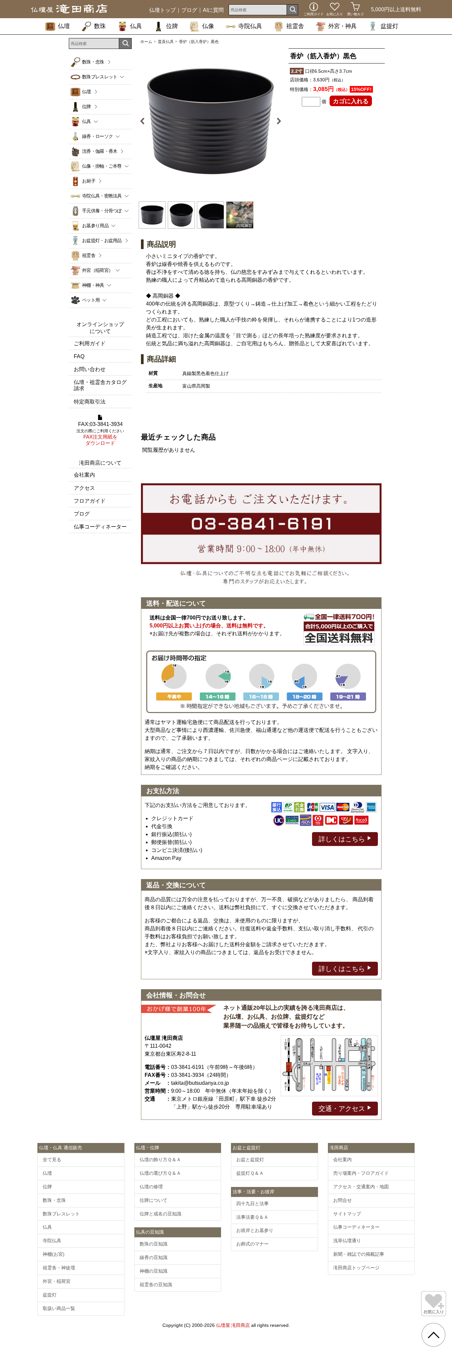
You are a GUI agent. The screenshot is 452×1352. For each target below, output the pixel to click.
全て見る (52, 1159)
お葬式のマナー (252, 1243)
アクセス (84, 488)
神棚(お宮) (54, 1254)
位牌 (172, 26)
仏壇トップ (162, 10)
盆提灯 (389, 26)
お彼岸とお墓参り (254, 1230)
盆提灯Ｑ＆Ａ (250, 1173)
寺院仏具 (250, 26)
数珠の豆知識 (153, 1243)
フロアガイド (90, 501)
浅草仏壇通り (347, 1240)
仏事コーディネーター (100, 526)
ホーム (146, 41)
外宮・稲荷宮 (56, 1281)
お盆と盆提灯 (250, 1159)
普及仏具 (166, 41)
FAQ (79, 356)
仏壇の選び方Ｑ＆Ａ (160, 1173)
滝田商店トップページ (356, 1267)
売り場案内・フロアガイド (361, 1173)
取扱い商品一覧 (59, 1308)
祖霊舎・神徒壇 (59, 1267)
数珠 (100, 26)
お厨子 (88, 181)
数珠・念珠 (93, 61)
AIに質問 (213, 10)
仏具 (136, 26)
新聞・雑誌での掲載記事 (358, 1254)
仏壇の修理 (151, 1186)
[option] (211, 121)
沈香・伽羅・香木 (99, 151)
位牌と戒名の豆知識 (160, 1213)
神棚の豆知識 (153, 1271)
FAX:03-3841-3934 (100, 433)
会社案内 (84, 475)
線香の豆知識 (153, 1257)
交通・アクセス (343, 1108)
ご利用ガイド (90, 343)
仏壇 (64, 26)
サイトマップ (347, 1213)
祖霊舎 (295, 26)
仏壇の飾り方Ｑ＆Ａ (160, 1159)
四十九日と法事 (252, 1203)
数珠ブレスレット (61, 1213)
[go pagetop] (433, 1335)
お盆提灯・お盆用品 (102, 240)
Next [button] (276, 121)
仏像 (208, 26)
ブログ (189, 10)
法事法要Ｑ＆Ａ (252, 1217)
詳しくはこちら (343, 839)
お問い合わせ (90, 369)
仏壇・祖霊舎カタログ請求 (100, 385)
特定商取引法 (90, 401)
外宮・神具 (342, 26)
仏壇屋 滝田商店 (233, 1325)
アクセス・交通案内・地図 (361, 1186)
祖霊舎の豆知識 (156, 1284)
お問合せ (342, 1200)
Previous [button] (145, 121)
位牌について (153, 1200)
